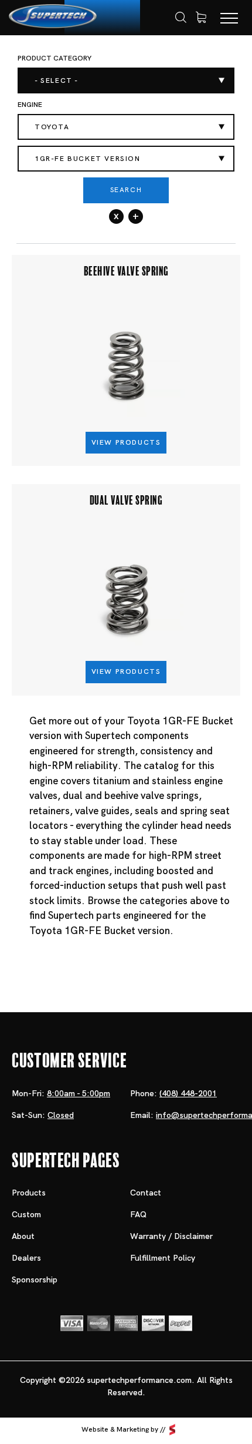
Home (43, 62)
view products (126, 442)
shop (82, 61)
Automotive (137, 61)
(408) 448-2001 (188, 1093)
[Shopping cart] (201, 18)
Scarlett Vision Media (172, 1430)
